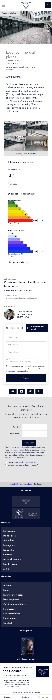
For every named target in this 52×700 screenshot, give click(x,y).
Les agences (9, 545)
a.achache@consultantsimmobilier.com (20, 298)
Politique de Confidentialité (17, 371)
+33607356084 (24, 314)
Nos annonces (21, 484)
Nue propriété (11, 599)
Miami (6, 568)
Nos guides (9, 608)
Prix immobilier (11, 613)
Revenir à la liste (9, 13)
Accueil (12, 484)
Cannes (7, 554)
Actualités (8, 540)
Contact (7, 623)
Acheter (7, 585)
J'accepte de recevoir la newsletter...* (23, 465)
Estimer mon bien (13, 594)
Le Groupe (9, 531)
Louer (30, 484)
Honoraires (9, 535)
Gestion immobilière (14, 604)
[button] (3, 27)
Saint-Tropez (10, 563)
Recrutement (10, 618)
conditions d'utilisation (28, 462)
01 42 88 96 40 (10, 296)
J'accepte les (22, 462)
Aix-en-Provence (12, 559)
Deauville (8, 549)
